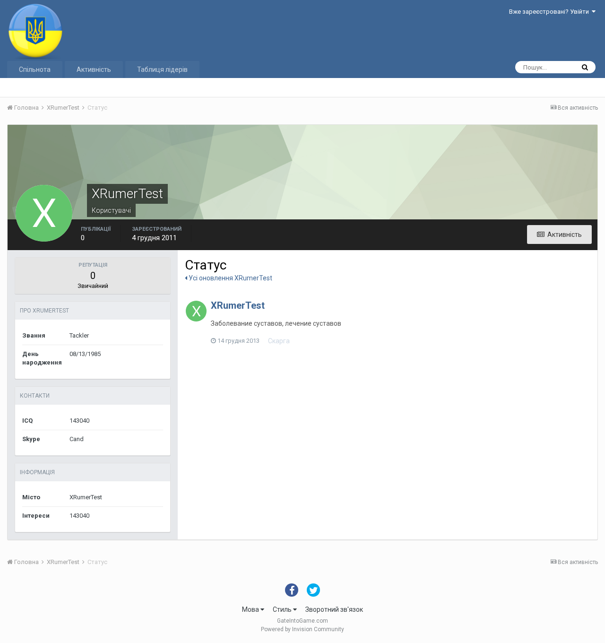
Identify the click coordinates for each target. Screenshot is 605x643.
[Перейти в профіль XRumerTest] (196, 311)
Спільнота (35, 69)
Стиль (283, 609)
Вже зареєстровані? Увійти (550, 11)
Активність (94, 69)
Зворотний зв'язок (334, 609)
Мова (251, 609)
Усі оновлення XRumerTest (229, 278)
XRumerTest (238, 305)
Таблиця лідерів (162, 69)
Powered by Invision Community (302, 629)
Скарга (279, 341)
